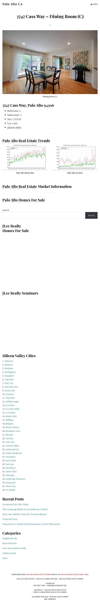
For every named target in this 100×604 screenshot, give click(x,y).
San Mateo (11, 467)
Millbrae (10, 420)
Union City (11, 486)
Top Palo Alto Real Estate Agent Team (72, 574)
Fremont (10, 394)
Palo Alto (10, 442)
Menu (95, 4)
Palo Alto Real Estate (19, 186)
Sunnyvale (11, 482)
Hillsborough (12, 401)
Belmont (9, 364)
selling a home (9, 553)
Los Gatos (10, 412)
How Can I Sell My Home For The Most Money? (24, 514)
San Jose (10, 464)
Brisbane (9, 368)
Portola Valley (12, 445)
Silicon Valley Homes (59, 597)
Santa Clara (11, 471)
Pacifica (9, 438)
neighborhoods (9, 538)
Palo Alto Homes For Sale (23, 199)
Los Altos (10, 405)
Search (5, 210)
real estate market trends (14, 548)
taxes (4, 558)
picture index (14, 127)
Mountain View (13, 431)
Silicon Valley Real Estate (55, 590)
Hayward (10, 397)
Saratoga (10, 475)
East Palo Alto (11, 386)
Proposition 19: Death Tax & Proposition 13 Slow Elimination (31, 524)
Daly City (9, 383)
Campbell (9, 375)
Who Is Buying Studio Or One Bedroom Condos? (25, 509)
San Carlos (11, 460)
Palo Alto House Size (25, 173)
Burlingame (10, 372)
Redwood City (12, 449)
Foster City (10, 390)
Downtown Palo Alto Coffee (15, 504)
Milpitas (9, 423)
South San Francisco (15, 478)
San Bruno (11, 456)
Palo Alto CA (12, 4)
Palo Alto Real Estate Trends (26, 140)
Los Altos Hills (13, 408)
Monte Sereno (12, 427)
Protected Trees (10, 519)
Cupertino (9, 379)
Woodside (10, 489)
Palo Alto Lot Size (75, 173)
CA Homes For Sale (40, 597)
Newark (9, 434)
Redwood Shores (14, 453)
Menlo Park (11, 416)
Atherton (9, 361)
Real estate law (9, 543)
